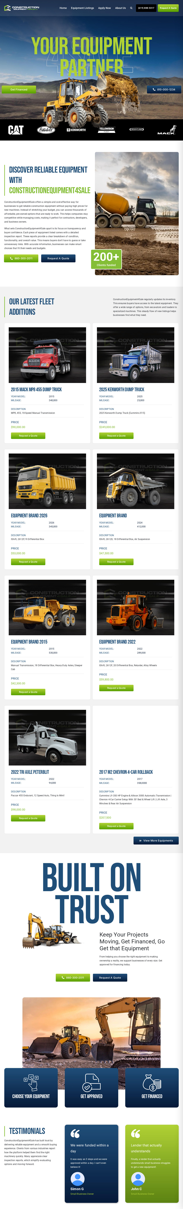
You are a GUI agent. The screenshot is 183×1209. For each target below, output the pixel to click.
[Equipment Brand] (135, 455)
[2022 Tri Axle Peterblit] (47, 711)
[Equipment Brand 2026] (47, 455)
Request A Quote (168, 8)
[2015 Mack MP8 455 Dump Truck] (47, 329)
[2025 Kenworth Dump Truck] (135, 329)
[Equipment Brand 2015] (47, 581)
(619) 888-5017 (146, 8)
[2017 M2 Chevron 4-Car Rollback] (135, 711)
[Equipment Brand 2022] (135, 581)
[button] (129, 8)
